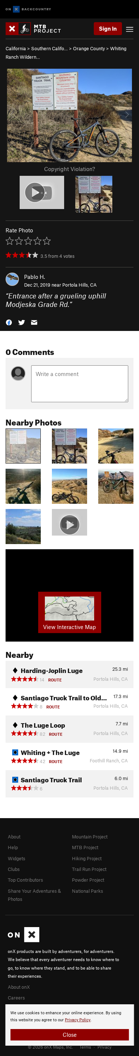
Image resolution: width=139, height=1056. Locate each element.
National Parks (87, 891)
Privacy (104, 1046)
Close (70, 1034)
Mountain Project (89, 837)
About (14, 837)
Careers (16, 998)
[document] (69, 1024)
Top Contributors (25, 880)
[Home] (37, 28)
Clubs (14, 869)
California (16, 48)
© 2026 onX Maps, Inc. (50, 1046)
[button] (9, 321)
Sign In (108, 28)
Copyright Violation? (69, 168)
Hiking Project (87, 858)
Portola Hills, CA (79, 285)
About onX (19, 987)
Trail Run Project (89, 869)
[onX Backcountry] (28, 9)
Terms (85, 1046)
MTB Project (85, 847)
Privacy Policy (77, 1020)
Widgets (16, 858)
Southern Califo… (49, 48)
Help (13, 847)
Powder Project (88, 880)
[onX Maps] (23, 940)
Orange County (89, 48)
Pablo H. (34, 276)
